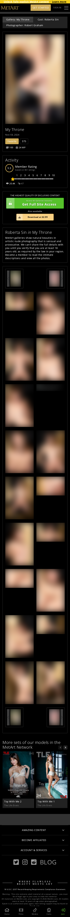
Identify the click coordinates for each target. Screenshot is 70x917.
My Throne (14, 129)
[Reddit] (34, 862)
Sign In (57, 7)
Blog (48, 862)
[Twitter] (16, 862)
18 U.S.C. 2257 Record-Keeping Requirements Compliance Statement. (35, 889)
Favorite (11, 141)
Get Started (41, 7)
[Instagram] (25, 862)
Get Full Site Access (39, 203)
